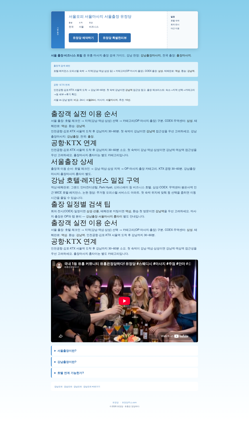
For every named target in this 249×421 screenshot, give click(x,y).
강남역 (190, 70)
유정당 (115, 402)
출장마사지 (184, 55)
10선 (127, 99)
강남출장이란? (66, 362)
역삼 (177, 70)
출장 (91, 136)
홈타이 (118, 216)
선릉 (96, 211)
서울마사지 (112, 99)
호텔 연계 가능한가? (70, 373)
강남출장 (73, 136)
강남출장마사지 (151, 55)
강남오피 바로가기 (91, 386)
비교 (76, 99)
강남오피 (58, 386)
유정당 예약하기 (83, 38)
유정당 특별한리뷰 (115, 38)
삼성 (160, 70)
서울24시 (91, 99)
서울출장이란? (66, 351)
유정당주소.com (129, 402)
